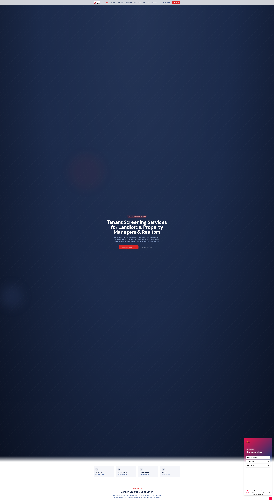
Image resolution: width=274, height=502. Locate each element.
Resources (154, 2)
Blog (139, 2)
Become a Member (147, 247)
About (112, 2)
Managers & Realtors (130, 2)
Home (107, 2)
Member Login (166, 2)
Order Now (176, 2)
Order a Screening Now (128, 247)
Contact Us (146, 2)
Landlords (120, 2)
